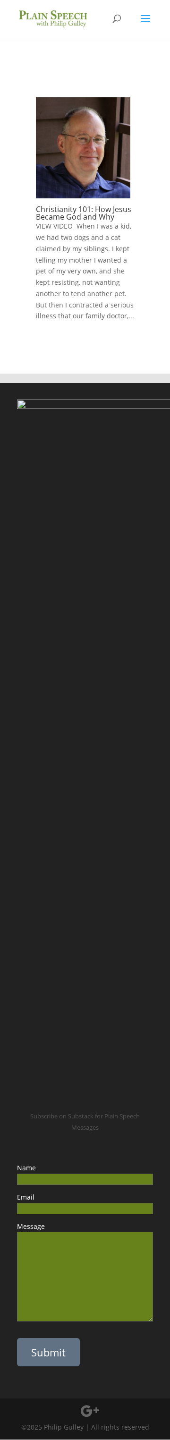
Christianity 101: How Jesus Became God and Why (83, 213)
